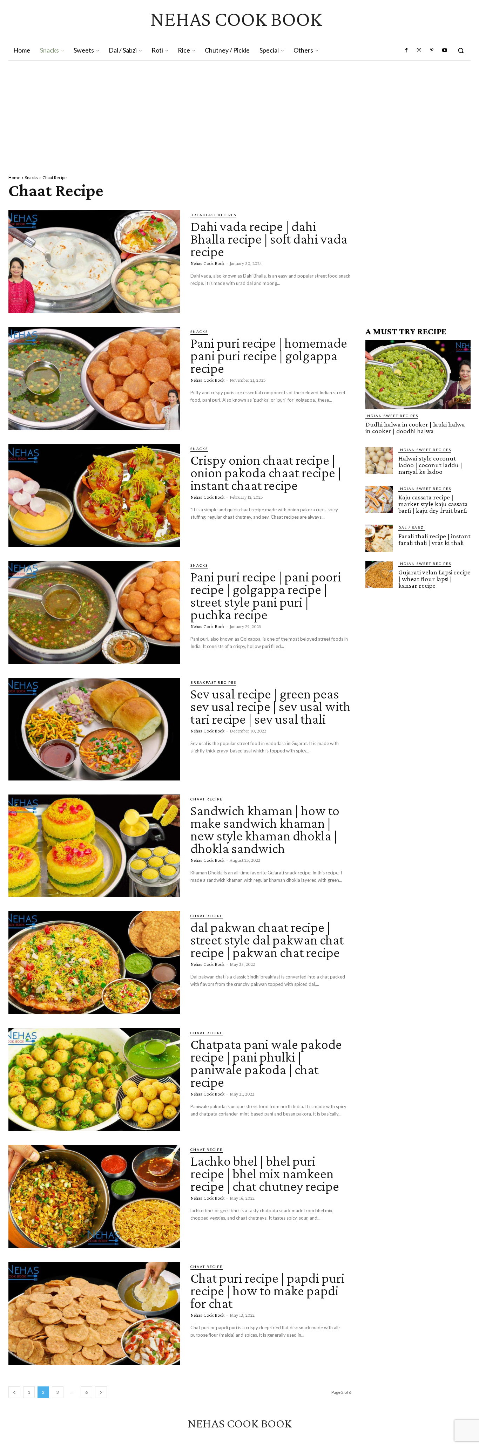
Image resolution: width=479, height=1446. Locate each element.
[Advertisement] (239, 113)
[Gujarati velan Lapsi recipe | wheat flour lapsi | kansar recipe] (379, 574)
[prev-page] (14, 1392)
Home (14, 177)
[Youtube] (444, 50)
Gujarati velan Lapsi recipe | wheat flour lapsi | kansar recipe (434, 578)
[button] (461, 50)
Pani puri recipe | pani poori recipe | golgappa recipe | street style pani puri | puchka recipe (265, 595)
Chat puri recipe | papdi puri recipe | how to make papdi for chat (267, 1290)
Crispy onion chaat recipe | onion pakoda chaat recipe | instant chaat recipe (265, 472)
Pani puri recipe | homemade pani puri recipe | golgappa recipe (268, 355)
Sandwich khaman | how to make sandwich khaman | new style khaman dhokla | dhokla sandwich (264, 829)
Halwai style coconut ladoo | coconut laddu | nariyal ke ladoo (430, 465)
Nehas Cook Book (207, 263)
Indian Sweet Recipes (391, 416)
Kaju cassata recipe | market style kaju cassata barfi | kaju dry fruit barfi (433, 503)
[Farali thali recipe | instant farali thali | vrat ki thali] (379, 538)
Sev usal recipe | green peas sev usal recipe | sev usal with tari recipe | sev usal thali (270, 706)
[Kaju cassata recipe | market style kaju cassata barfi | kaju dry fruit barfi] (379, 499)
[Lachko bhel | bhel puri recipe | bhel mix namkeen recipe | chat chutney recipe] (94, 1196)
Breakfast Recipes (213, 215)
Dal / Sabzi (411, 527)
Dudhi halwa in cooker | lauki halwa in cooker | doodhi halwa (415, 428)
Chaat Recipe (206, 799)
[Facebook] (406, 50)
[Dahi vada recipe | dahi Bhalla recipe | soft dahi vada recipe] (94, 261)
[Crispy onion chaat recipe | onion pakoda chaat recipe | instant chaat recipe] (94, 495)
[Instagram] (419, 50)
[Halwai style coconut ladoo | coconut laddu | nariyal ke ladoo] (379, 460)
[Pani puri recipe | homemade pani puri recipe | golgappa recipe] (94, 378)
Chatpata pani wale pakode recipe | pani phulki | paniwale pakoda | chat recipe (266, 1063)
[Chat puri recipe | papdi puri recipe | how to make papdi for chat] (94, 1313)
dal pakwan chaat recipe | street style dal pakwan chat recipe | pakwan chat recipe (267, 939)
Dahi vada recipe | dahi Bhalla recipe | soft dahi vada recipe (269, 238)
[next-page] (101, 1392)
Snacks (31, 177)
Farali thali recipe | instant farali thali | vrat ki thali (434, 539)
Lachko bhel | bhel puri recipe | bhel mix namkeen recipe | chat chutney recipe (264, 1173)
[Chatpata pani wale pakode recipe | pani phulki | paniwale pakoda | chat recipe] (94, 1079)
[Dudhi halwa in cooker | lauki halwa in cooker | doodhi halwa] (418, 374)
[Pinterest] (431, 50)
